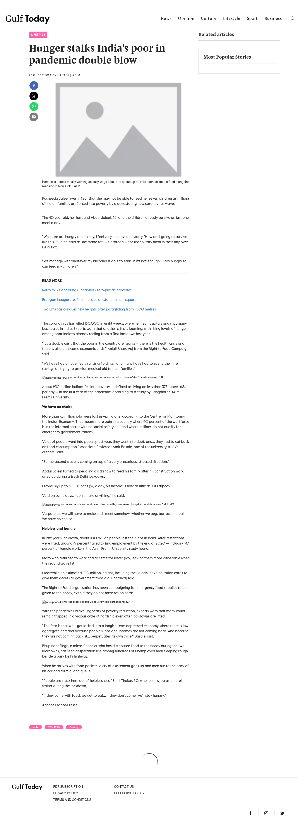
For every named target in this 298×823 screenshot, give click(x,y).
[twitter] (33, 96)
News (166, 19)
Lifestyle (231, 19)
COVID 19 (54, 727)
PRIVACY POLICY (65, 793)
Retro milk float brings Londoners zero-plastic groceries (87, 290)
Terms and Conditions (72, 799)
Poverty (73, 727)
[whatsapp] (33, 106)
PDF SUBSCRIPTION (68, 786)
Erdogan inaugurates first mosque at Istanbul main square (89, 299)
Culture (208, 19)
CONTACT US (124, 786)
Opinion (186, 19)
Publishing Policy (129, 793)
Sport (252, 19)
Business (273, 19)
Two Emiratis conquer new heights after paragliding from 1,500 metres (99, 309)
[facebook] (33, 85)
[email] (33, 117)
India (35, 727)
